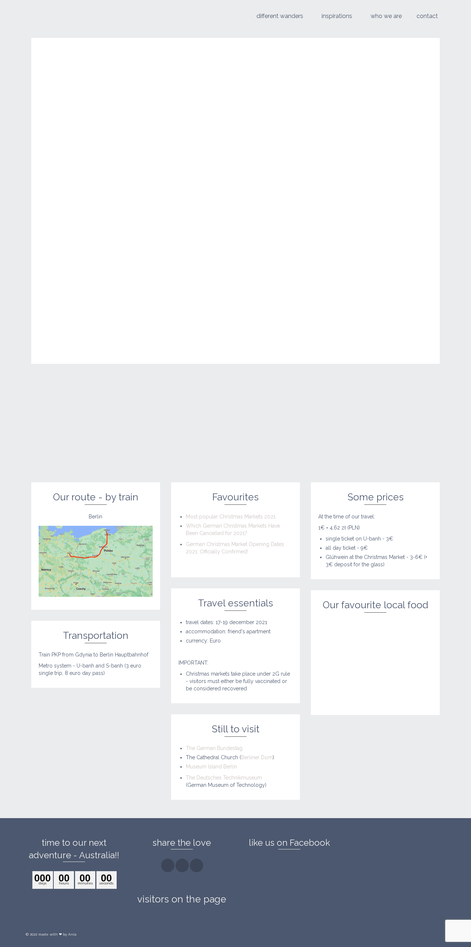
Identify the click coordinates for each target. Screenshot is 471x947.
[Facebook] (167, 865)
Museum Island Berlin (211, 767)
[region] (375, 664)
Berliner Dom (257, 757)
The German (214, 748)
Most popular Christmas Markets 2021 (231, 517)
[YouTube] (196, 865)
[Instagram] (182, 865)
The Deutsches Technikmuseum (224, 778)
